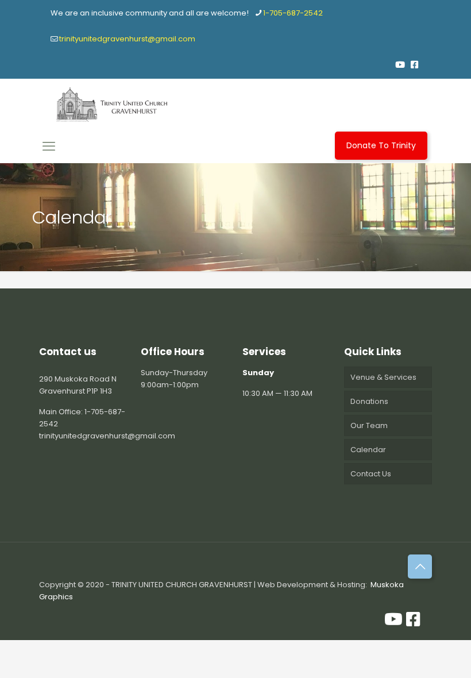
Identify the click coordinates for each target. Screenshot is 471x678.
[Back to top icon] (420, 566)
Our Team (369, 425)
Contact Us (370, 473)
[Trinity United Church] (111, 104)
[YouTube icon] (400, 65)
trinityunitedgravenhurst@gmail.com (127, 38)
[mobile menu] (49, 146)
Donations (369, 401)
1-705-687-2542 (293, 12)
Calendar (368, 449)
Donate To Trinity (381, 145)
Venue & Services (383, 377)
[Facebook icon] (414, 65)
